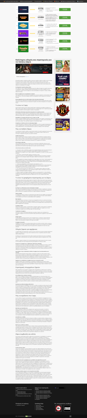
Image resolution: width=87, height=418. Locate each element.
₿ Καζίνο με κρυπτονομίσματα (26, 1)
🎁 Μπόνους (56, 1)
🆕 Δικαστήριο (80, 1)
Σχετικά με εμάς (38, 405)
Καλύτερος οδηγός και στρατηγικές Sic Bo (43, 397)
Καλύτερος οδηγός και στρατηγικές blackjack (43, 391)
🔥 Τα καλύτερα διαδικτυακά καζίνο (11, 1)
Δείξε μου (27, 76)
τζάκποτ (37, 289)
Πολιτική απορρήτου (39, 408)
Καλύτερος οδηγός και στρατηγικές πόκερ (42, 395)
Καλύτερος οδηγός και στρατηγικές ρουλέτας (43, 396)
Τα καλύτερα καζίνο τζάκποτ (21, 392)
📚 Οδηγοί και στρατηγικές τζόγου (68, 1)
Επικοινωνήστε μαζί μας (40, 406)
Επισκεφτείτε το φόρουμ (21, 405)
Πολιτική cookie (38, 407)
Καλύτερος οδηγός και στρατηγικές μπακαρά (43, 390)
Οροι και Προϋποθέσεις (40, 409)
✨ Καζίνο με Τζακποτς (48, 1)
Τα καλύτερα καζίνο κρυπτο (21, 391)
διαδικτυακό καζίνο (19, 366)
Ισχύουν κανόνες (40, 11)
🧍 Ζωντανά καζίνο (38, 1)
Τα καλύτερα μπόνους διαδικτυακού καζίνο (24, 395)
